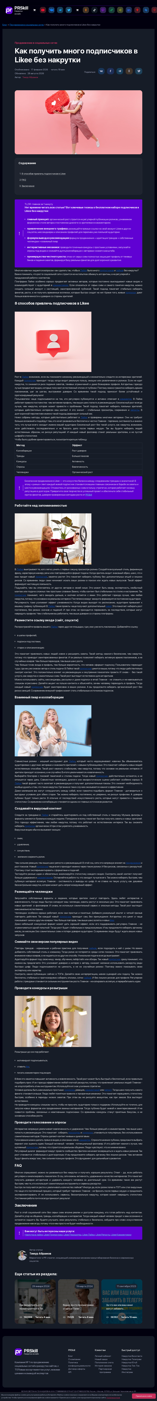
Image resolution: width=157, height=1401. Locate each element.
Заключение (28, 186)
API (69, 1372)
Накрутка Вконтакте (132, 1356)
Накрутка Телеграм (131, 1359)
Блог (70, 1356)
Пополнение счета (104, 1362)
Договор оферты (76, 1369)
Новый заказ (101, 1359)
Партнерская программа (105, 1370)
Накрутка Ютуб (129, 1362)
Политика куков (113, 1398)
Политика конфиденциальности (79, 1364)
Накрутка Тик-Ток (131, 1365)
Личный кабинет (103, 1356)
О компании (74, 1359)
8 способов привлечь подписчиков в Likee (43, 173)
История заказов (103, 1365)
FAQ (24, 179)
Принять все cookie (144, 1396)
